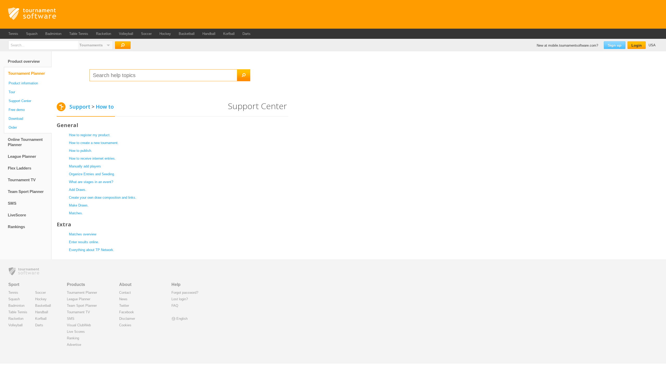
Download (16, 119)
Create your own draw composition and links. (102, 197)
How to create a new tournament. (94, 143)
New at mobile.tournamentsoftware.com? (567, 45)
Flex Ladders (19, 168)
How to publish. (80, 151)
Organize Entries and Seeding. (92, 174)
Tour (12, 92)
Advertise (74, 345)
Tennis (13, 34)
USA (652, 45)
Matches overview (83, 234)
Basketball (187, 34)
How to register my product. (90, 135)
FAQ (174, 306)
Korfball (229, 34)
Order (13, 127)
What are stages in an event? (91, 182)
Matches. (76, 213)
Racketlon (103, 34)
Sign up (615, 45)
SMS (12, 203)
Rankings (16, 226)
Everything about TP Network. (91, 250)
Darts (246, 34)
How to (105, 106)
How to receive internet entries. (92, 158)
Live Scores (76, 332)
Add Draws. (77, 190)
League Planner (22, 156)
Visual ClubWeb (79, 325)
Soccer (146, 34)
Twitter (124, 306)
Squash (31, 34)
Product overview (24, 61)
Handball (208, 34)
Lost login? (179, 299)
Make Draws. (79, 205)
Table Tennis (78, 34)
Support (79, 106)
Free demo (17, 110)
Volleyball (126, 34)
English (182, 319)
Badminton (53, 34)
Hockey (165, 34)
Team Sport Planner (26, 191)
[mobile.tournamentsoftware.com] (46, 14)
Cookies (125, 325)
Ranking (73, 338)
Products (76, 284)
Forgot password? (184, 293)
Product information (23, 83)
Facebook (126, 312)
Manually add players (85, 166)
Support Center (20, 101)
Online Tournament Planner (25, 142)
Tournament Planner (26, 73)
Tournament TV (22, 180)
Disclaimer (127, 319)
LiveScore (17, 215)
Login (636, 45)
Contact (125, 293)
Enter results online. (84, 242)
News (123, 299)
